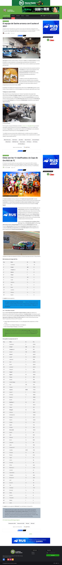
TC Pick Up (12, 15)
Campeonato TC (17, 18)
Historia (22, 15)
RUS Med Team (15, 141)
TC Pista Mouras (22, 143)
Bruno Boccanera (8, 139)
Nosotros (33, 552)
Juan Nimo (21, 139)
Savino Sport (23, 141)
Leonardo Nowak (36, 139)
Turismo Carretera (6, 15)
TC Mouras (29, 141)
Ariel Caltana (6, 33)
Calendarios (18, 15)
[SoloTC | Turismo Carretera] (8, 10)
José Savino (15, 139)
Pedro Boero (8, 141)
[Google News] (27, 147)
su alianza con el (28, 126)
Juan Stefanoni (28, 139)
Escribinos (27, 15)
